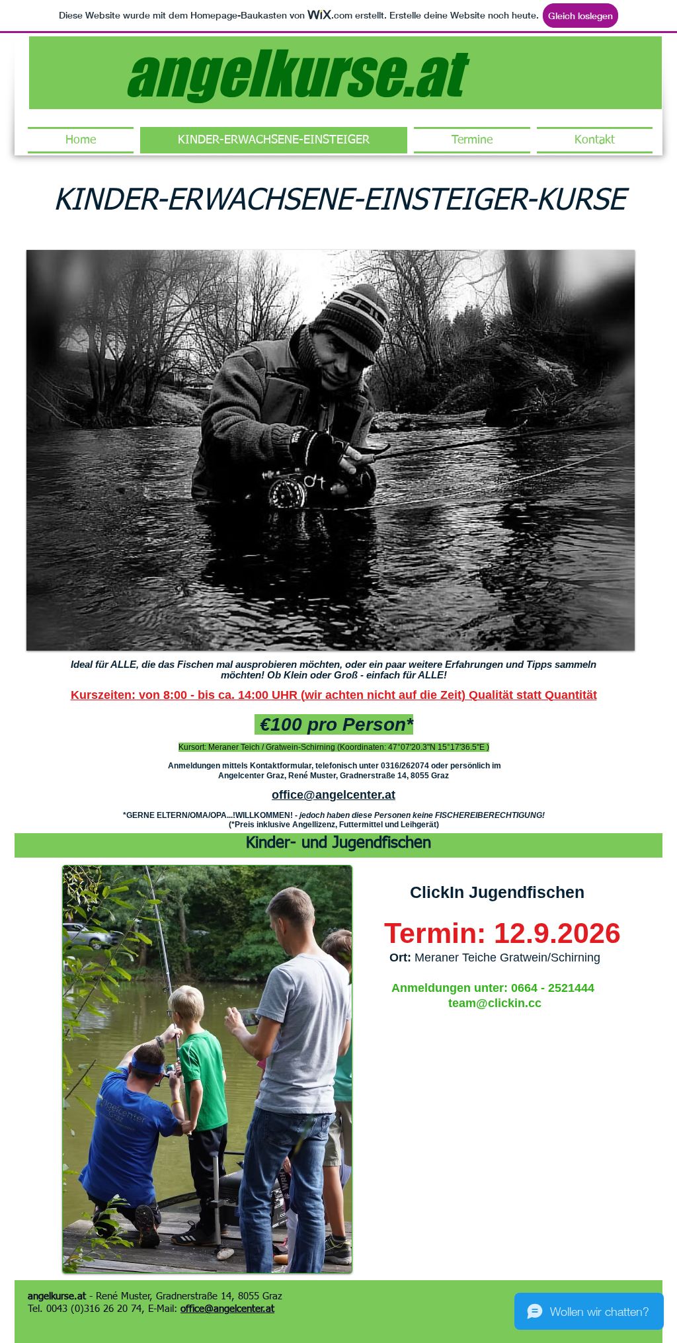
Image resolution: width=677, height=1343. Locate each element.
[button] (330, 450)
